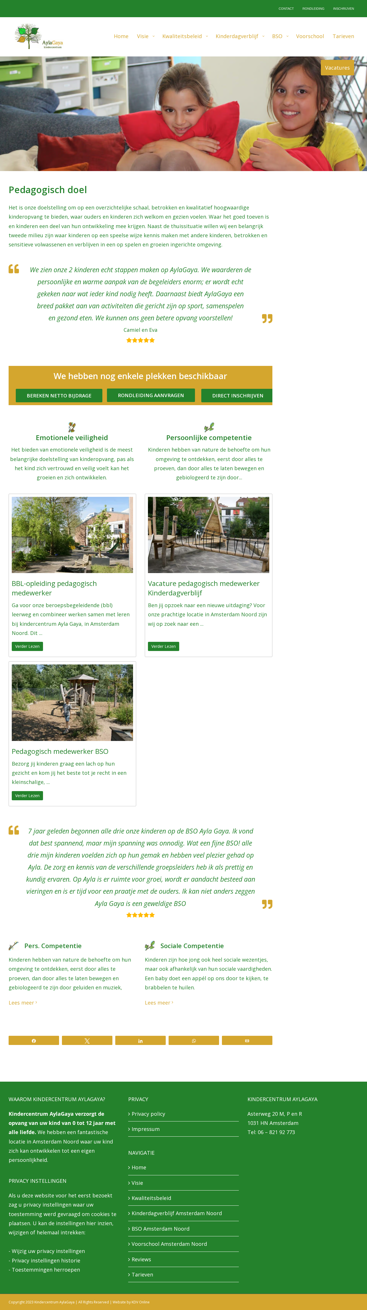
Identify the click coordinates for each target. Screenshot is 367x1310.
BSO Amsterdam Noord (161, 1228)
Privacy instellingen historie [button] (46, 1260)
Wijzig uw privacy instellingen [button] (48, 1251)
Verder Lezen (27, 646)
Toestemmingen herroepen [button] (46, 1269)
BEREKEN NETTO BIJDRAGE (59, 395)
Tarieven (142, 1274)
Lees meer (21, 1002)
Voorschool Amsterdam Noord (169, 1243)
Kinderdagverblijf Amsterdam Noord (177, 1213)
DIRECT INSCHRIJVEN (237, 395)
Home (139, 1167)
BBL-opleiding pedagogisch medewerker (54, 587)
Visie (137, 1182)
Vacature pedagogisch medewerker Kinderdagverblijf (204, 587)
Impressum (146, 1128)
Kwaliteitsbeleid (151, 1198)
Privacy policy (148, 1113)
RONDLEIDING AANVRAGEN (151, 395)
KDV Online (141, 1302)
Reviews (141, 1259)
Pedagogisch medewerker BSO (60, 751)
